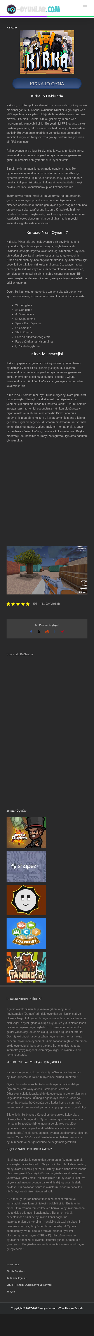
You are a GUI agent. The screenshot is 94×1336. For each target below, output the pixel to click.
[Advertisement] (47, 494)
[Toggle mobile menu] (85, 6)
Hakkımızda (13, 1264)
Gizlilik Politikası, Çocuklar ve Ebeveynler (29, 1284)
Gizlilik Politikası (16, 1271)
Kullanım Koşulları (17, 1278)
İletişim (11, 1291)
